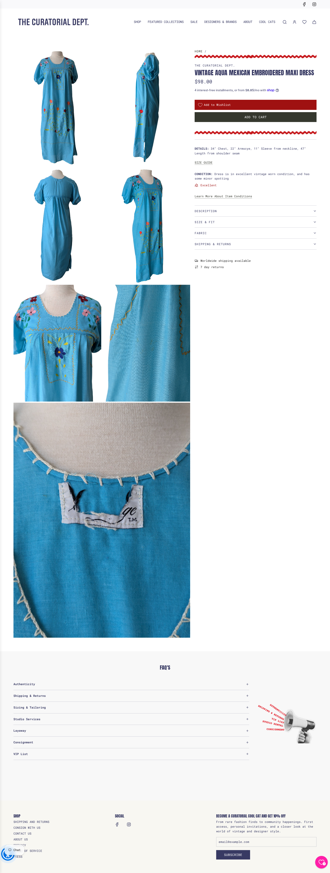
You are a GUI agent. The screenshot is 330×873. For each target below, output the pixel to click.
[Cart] (314, 22)
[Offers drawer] (304, 22)
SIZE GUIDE (204, 162)
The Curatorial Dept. (215, 65)
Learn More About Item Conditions (223, 196)
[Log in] (294, 22)
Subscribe (233, 855)
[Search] (285, 22)
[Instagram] (314, 4)
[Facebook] (304, 4)
